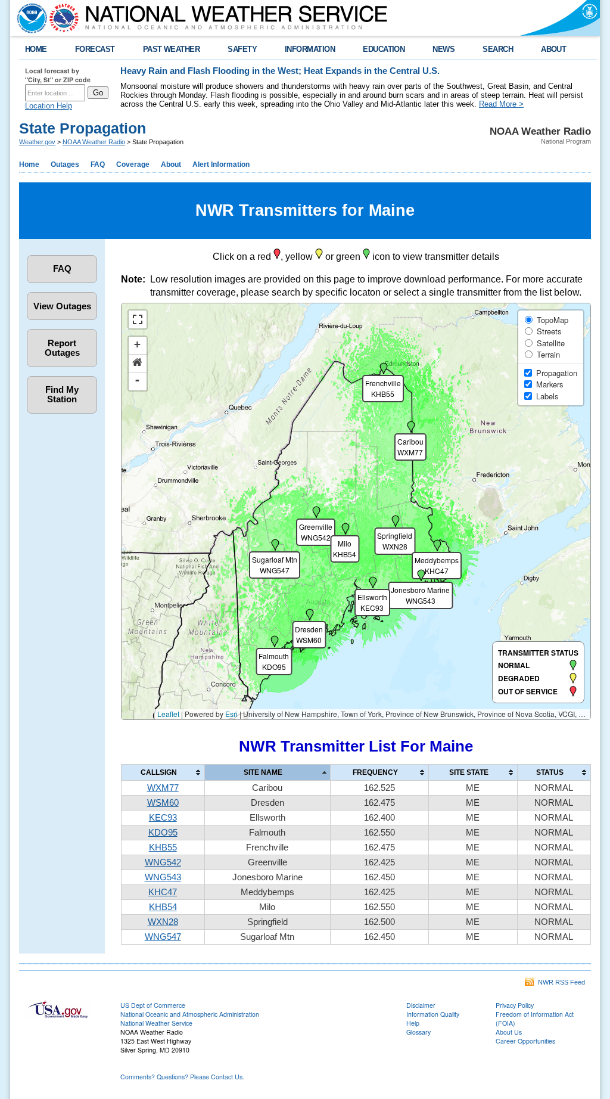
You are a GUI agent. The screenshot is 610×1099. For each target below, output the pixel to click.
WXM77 (163, 788)
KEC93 (163, 817)
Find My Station (62, 394)
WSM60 (163, 803)
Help (412, 1023)
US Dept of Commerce (152, 1005)
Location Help (48, 105)
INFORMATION (310, 49)
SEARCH (498, 49)
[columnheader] (162, 772)
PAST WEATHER (171, 49)
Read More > (501, 104)
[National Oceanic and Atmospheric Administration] (29, 18)
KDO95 (163, 832)
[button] (274, 657)
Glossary (418, 1031)
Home (29, 164)
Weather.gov (37, 141)
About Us (509, 1031)
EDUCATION (383, 49)
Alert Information (221, 164)
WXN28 (163, 922)
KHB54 (163, 907)
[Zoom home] (138, 363)
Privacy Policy (515, 1005)
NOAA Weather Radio (94, 141)
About (171, 164)
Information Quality (432, 1014)
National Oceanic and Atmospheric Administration (189, 1014)
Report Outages (62, 348)
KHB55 (163, 847)
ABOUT (553, 49)
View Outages (62, 306)
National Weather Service (156, 1023)
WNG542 (163, 862)
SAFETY (242, 49)
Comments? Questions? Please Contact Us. (182, 1076)
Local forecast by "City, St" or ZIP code (58, 75)
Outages (65, 164)
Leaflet (168, 714)
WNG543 (163, 877)
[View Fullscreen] (138, 319)
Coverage (133, 164)
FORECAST (95, 49)
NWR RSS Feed (559, 982)
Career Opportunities (525, 1040)
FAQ (98, 164)
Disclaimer (420, 1005)
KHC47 (162, 892)
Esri (231, 714)
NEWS (443, 49)
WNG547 (163, 937)
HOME (36, 49)
